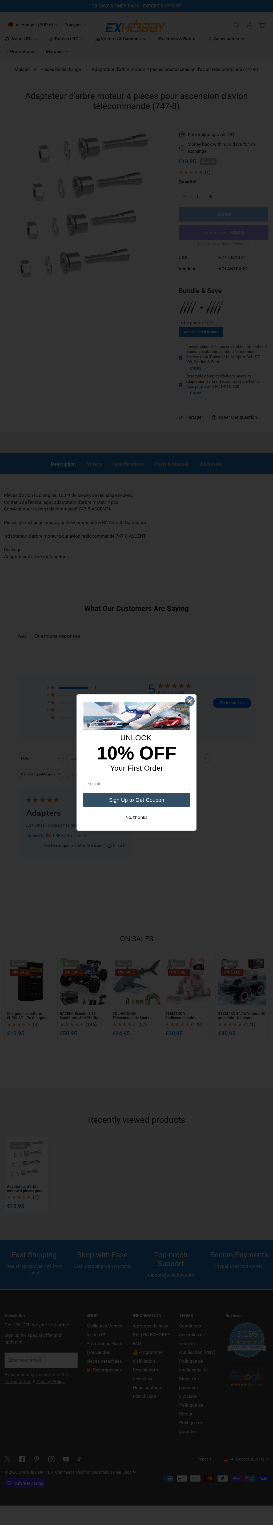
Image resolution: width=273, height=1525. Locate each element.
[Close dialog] (189, 701)
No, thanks (136, 817)
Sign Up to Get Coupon (136, 800)
